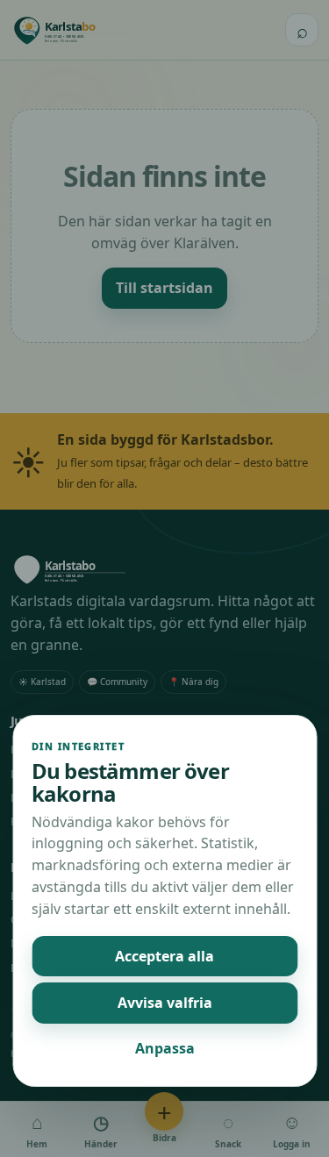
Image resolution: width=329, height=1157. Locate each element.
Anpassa (165, 1048)
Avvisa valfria (165, 1002)
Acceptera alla (164, 956)
